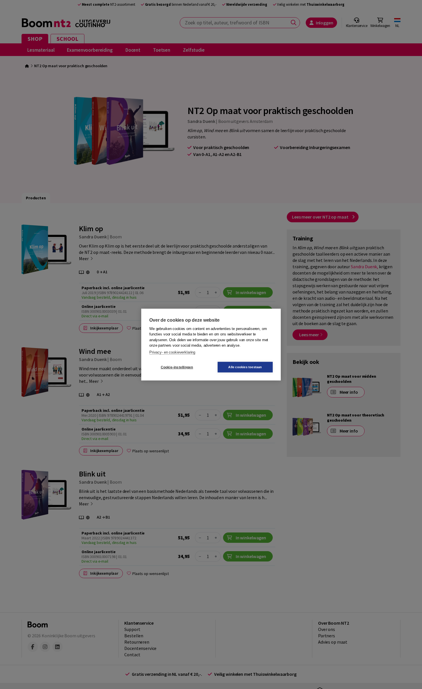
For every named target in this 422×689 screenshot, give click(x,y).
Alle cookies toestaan (245, 367)
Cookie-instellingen (177, 367)
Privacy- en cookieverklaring (172, 352)
